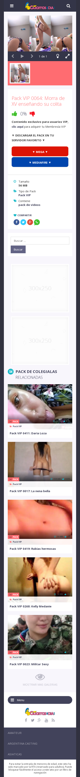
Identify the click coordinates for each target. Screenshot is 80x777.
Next (32, 56)
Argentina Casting (22, 743)
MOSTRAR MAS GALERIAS (40, 684)
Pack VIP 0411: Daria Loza (28, 433)
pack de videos (29, 205)
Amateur (15, 733)
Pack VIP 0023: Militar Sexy (29, 664)
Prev (12, 56)
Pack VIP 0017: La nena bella (30, 491)
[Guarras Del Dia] (40, 5)
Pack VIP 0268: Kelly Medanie (30, 606)
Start (22, 56)
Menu (20, 700)
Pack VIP (24, 195)
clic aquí (17, 126)
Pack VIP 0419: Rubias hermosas (33, 549)
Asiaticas (15, 754)
